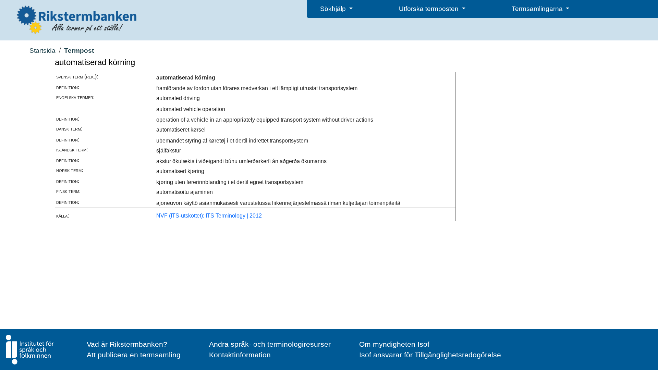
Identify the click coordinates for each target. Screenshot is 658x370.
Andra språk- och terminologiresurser (270, 344)
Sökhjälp (334, 8)
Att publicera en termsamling (134, 355)
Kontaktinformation (240, 355)
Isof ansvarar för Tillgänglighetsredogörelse (430, 355)
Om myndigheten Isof (394, 344)
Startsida (42, 50)
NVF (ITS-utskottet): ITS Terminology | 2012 (209, 216)
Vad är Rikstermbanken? (127, 344)
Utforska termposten (429, 8)
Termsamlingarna (538, 8)
